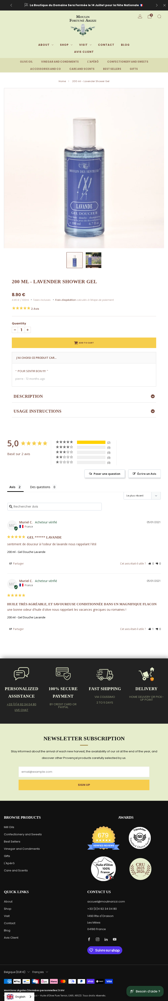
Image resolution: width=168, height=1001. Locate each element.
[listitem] (84, 5)
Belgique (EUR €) (14, 972)
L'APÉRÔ (93, 61)
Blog (125, 45)
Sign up (84, 785)
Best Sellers (12, 841)
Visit (83, 45)
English (20, 997)
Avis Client (84, 52)
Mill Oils (9, 827)
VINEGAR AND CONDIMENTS (60, 61)
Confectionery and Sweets (23, 834)
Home (62, 81)
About (44, 45)
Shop (64, 45)
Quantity (19, 323)
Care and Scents (16, 870)
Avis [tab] (12, 487)
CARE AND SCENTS (81, 69)
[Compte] (140, 16)
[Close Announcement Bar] (164, 5)
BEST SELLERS (112, 69)
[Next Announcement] (157, 5)
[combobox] (19, 996)
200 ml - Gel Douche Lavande (26, 552)
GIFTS (134, 69)
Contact (106, 45)
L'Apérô (9, 863)
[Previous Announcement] (11, 5)
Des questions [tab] (40, 487)
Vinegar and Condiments (22, 849)
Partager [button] (18, 563)
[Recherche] (159, 16)
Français (38, 972)
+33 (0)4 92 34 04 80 (21, 704)
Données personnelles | (43, 990)
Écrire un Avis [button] (146, 474)
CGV (62, 990)
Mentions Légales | (16, 990)
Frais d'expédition (65, 300)
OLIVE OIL (26, 61)
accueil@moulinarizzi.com (106, 901)
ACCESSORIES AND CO (45, 69)
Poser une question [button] (107, 474)
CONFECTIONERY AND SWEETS (127, 61)
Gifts (7, 856)
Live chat (21, 710)
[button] (151, 563)
